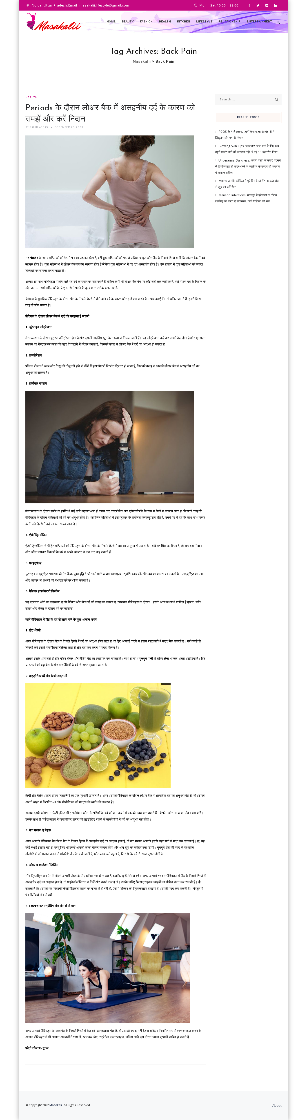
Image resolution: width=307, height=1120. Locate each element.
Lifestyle (204, 22)
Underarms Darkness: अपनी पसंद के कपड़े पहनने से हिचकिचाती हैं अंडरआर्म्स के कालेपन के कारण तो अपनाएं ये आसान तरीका (248, 166)
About (277, 1105)
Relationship (229, 22)
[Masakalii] (54, 22)
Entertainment (259, 22)
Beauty (128, 22)
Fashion (146, 22)
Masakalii (55, 1105)
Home (111, 22)
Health (165, 22)
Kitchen (183, 22)
